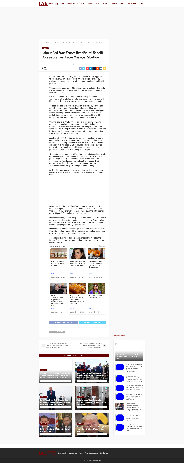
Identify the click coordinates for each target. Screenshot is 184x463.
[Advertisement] (92, 21)
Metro (83, 3)
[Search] (142, 3)
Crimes (122, 3)
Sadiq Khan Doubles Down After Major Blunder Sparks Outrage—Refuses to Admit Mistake (134, 427)
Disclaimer (104, 453)
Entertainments (72, 3)
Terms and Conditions (88, 453)
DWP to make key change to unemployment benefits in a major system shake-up (134, 387)
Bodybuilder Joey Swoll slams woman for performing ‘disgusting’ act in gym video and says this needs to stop (134, 378)
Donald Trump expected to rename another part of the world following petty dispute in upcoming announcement (134, 368)
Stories (105, 3)
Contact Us (62, 453)
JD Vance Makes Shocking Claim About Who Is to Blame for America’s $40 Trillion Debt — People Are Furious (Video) (55, 429)
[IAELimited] (48, 3)
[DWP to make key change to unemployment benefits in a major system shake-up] (119, 388)
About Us (73, 453)
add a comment (58, 332)
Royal (90, 3)
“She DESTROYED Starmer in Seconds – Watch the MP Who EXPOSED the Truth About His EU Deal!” (129, 356)
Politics (97, 3)
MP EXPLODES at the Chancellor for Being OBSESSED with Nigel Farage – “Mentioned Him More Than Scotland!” (133, 407)
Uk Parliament (132, 3)
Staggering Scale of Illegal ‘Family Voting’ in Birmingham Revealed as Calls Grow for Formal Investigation (91, 402)
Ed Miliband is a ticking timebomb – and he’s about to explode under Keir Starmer (134, 417)
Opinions (114, 3)
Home (62, 3)
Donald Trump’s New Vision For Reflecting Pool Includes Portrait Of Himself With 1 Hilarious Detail (91, 429)
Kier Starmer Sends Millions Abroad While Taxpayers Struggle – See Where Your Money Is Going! (134, 396)
